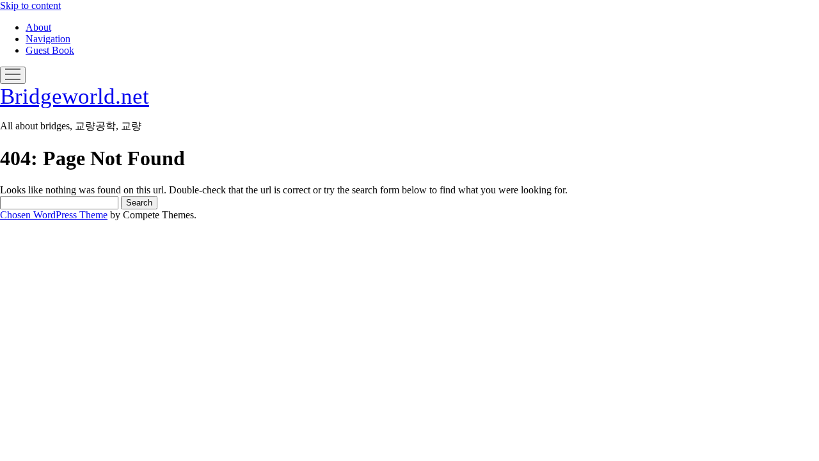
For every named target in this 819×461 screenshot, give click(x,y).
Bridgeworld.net (74, 96)
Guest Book (50, 50)
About (38, 27)
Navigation (48, 38)
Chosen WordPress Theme (53, 214)
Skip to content (30, 5)
